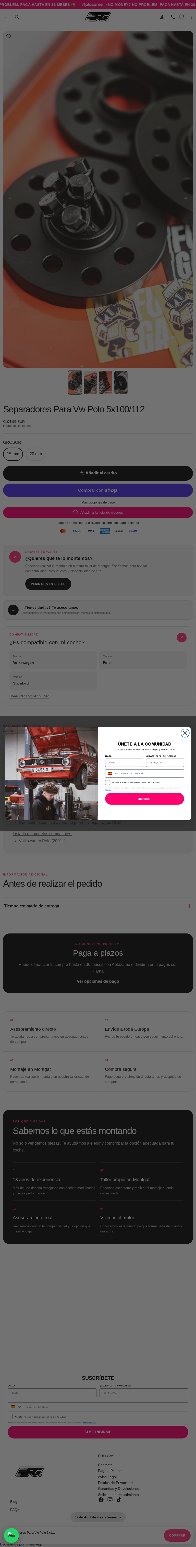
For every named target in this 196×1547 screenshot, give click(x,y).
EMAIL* (108, 755)
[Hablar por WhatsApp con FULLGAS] (11, 1535)
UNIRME (145, 798)
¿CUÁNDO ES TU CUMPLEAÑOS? (161, 755)
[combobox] (112, 773)
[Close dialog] (185, 733)
